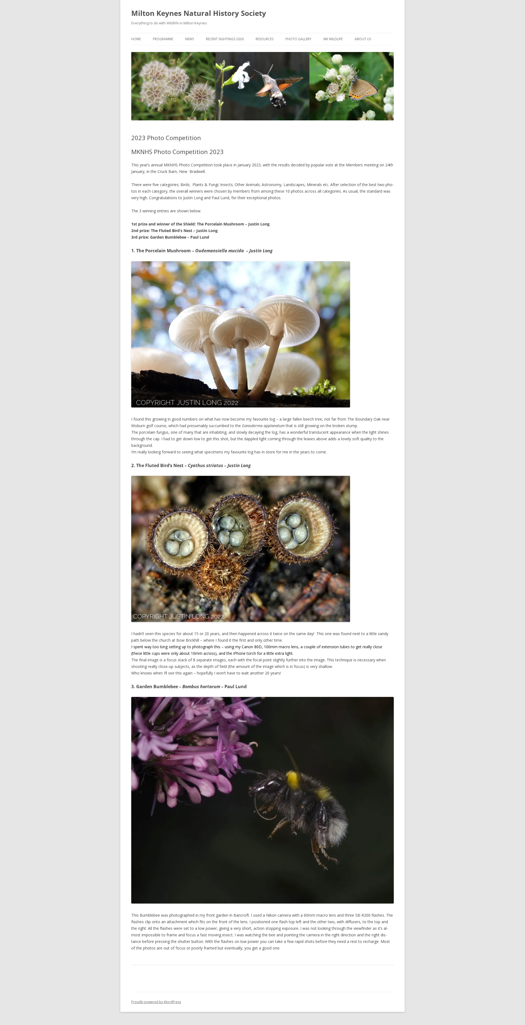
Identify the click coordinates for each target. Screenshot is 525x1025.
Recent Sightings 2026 (225, 39)
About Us (363, 39)
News (189, 39)
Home (136, 39)
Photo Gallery (298, 39)
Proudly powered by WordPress (156, 1002)
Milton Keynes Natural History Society (198, 13)
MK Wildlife (333, 39)
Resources (264, 39)
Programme (163, 39)
